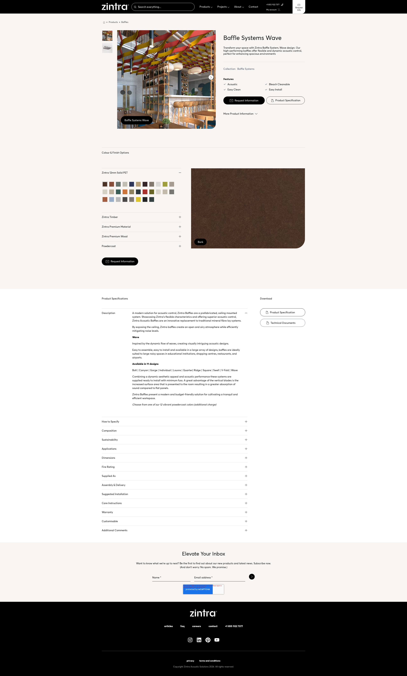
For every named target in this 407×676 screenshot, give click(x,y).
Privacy (190, 660)
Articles (168, 626)
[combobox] (163, 7)
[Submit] (135, 6)
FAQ (182, 626)
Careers (196, 626)
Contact (213, 626)
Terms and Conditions (209, 660)
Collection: (229, 69)
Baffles (124, 22)
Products (113, 22)
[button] (141, 172)
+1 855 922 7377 (272, 4)
